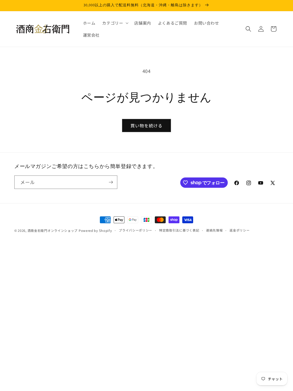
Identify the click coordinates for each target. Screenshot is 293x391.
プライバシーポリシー (135, 230)
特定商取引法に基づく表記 (179, 230)
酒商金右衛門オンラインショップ (52, 230)
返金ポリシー (239, 230)
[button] (115, 23)
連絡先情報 (214, 230)
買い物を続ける (146, 126)
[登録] (110, 182)
